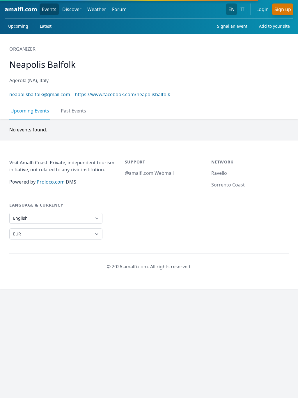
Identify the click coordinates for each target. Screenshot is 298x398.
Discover (71, 9)
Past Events (73, 111)
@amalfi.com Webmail (149, 173)
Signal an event (232, 26)
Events (49, 9)
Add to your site (274, 26)
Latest (46, 26)
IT (242, 9)
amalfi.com (21, 9)
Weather (96, 9)
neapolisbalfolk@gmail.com (39, 94)
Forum (119, 9)
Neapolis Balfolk (42, 65)
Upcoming (18, 26)
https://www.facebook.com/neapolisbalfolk (122, 94)
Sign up (282, 9)
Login (262, 9)
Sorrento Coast (228, 185)
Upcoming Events (29, 111)
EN (231, 9)
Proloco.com (51, 182)
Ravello (219, 173)
